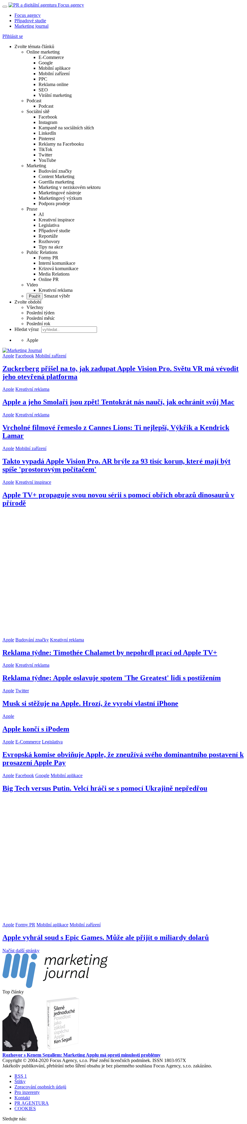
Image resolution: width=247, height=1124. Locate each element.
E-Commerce (51, 57)
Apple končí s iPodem (35, 729)
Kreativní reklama (56, 290)
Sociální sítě (38, 111)
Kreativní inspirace (56, 219)
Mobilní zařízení (54, 73)
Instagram (48, 122)
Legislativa (49, 225)
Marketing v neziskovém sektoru (70, 187)
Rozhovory (49, 241)
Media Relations (54, 273)
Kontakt (22, 1097)
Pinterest (47, 138)
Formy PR (48, 257)
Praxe (32, 209)
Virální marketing (55, 95)
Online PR (49, 279)
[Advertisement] (123, 575)
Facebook (48, 116)
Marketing (36, 165)
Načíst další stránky (20, 950)
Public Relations (42, 252)
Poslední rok (38, 323)
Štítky (20, 1081)
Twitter (45, 154)
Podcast (34, 100)
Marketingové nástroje (60, 192)
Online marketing (43, 51)
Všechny (35, 307)
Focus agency (27, 15)
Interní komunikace (57, 263)
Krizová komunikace (58, 268)
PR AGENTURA (31, 1103)
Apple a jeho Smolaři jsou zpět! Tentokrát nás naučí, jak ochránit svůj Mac (118, 402)
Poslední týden (41, 312)
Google (46, 62)
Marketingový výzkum (60, 198)
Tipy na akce (51, 246)
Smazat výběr (56, 295)
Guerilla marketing (56, 181)
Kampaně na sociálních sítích (66, 127)
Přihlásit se (12, 36)
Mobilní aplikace (54, 68)
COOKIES (25, 1108)
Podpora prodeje (54, 203)
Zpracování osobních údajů (40, 1086)
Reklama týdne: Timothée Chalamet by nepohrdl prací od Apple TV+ (109, 652)
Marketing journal (31, 26)
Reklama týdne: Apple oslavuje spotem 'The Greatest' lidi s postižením (111, 678)
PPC (43, 79)
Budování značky (55, 171)
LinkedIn (47, 133)
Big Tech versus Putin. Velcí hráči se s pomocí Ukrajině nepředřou (104, 788)
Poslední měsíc (41, 318)
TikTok (45, 149)
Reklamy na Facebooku (61, 144)
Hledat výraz (27, 329)
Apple (8, 355)
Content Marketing (56, 176)
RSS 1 (20, 1076)
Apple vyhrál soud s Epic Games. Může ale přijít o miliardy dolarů (105, 937)
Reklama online (53, 84)
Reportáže (48, 236)
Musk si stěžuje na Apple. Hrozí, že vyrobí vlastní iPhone (90, 703)
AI (41, 214)
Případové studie (30, 20)
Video (32, 284)
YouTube (47, 160)
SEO (43, 89)
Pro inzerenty (27, 1092)
